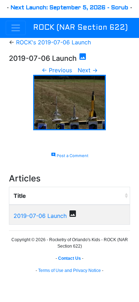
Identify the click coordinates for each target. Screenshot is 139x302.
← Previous (57, 70)
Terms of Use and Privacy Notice (69, 270)
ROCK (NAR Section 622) (80, 28)
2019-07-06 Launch (40, 215)
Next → (88, 70)
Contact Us (69, 258)
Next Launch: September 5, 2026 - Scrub (69, 7)
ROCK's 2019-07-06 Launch (53, 42)
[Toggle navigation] (16, 28)
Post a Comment (69, 155)
